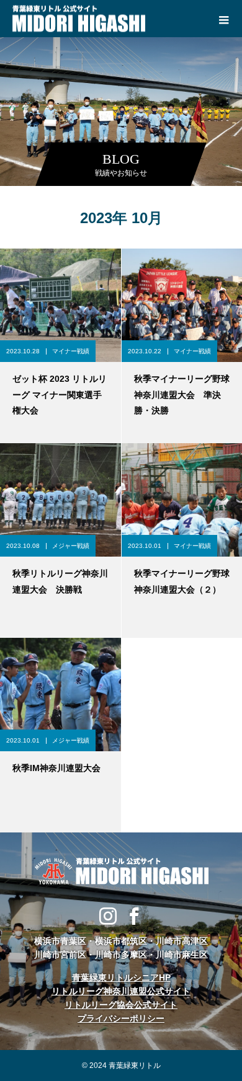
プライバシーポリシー (121, 1018)
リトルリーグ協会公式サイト (121, 1005)
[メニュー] (223, 18)
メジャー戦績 (70, 545)
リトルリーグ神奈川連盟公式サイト (121, 991)
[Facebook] (134, 915)
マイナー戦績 (70, 351)
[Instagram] (108, 915)
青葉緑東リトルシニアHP (121, 977)
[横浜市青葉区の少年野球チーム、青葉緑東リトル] (121, 871)
